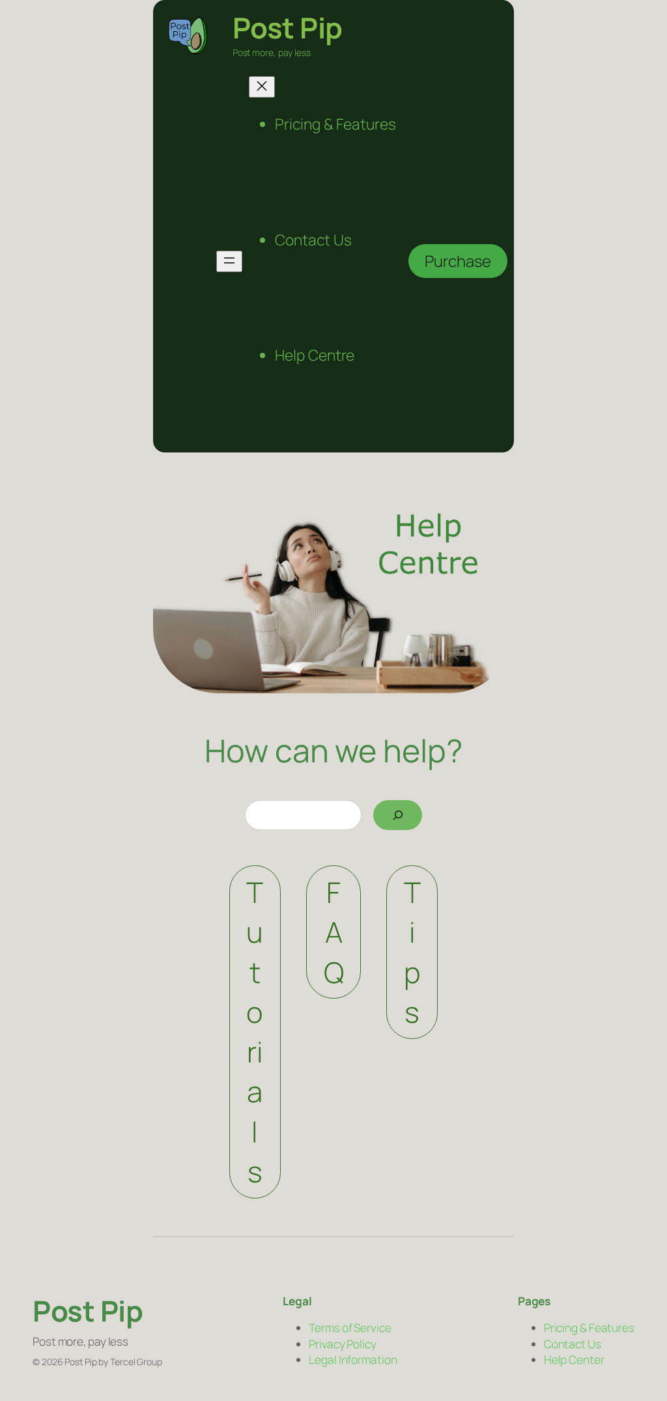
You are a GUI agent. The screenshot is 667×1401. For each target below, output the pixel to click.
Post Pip (288, 27)
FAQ (334, 932)
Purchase (457, 260)
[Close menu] (262, 87)
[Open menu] (229, 261)
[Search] (397, 815)
